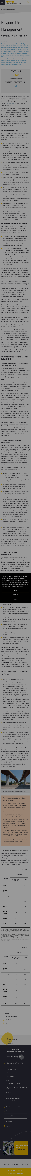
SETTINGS (15, 595)
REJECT (15, 599)
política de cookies (18, 586)
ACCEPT (15, 590)
